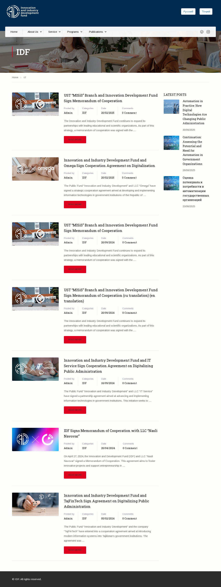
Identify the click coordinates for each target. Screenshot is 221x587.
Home (13, 31)
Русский (188, 11)
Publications (96, 31)
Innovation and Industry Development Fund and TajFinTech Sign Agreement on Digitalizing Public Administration (106, 501)
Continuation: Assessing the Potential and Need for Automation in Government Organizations (193, 150)
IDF (84, 112)
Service (52, 31)
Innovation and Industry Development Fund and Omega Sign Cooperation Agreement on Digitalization (109, 163)
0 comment (129, 112)
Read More (75, 139)
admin (68, 112)
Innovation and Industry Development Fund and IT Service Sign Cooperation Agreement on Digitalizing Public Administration (108, 366)
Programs (73, 31)
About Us (33, 31)
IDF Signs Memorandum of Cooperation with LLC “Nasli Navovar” (110, 433)
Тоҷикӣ (206, 11)
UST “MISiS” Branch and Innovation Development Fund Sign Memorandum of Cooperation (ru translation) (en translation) (111, 295)
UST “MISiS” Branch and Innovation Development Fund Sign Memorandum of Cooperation (111, 98)
